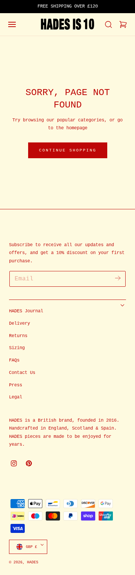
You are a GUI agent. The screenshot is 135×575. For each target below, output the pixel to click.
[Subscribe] (117, 278)
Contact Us (22, 372)
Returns (18, 336)
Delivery (19, 323)
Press (15, 385)
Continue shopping (67, 150)
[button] (12, 24)
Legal (15, 397)
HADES (32, 562)
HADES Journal (26, 311)
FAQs (14, 360)
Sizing (17, 348)
